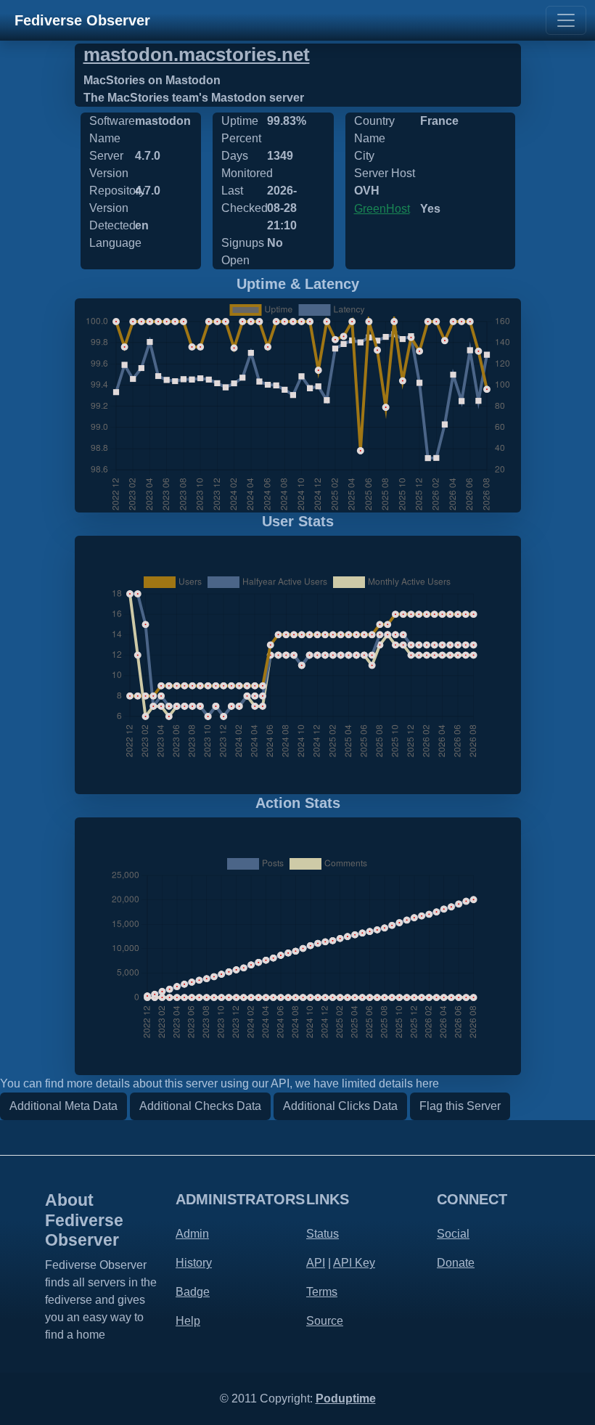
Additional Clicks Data (340, 1106)
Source (324, 1321)
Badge (193, 1292)
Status (322, 1234)
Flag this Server (460, 1106)
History (194, 1263)
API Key (354, 1263)
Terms (321, 1292)
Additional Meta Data (63, 1106)
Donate (456, 1263)
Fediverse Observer (82, 20)
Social (453, 1234)
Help (188, 1321)
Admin (192, 1234)
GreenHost (382, 209)
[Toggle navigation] (566, 20)
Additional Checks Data (200, 1106)
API (315, 1263)
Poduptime (346, 1398)
